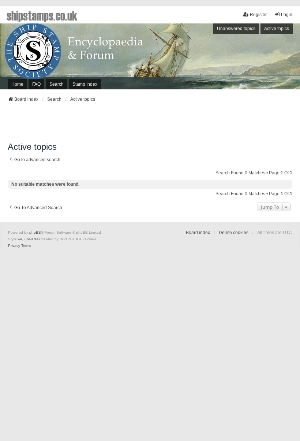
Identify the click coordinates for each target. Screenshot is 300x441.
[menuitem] (14, 245)
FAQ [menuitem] (36, 84)
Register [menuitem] (258, 14)
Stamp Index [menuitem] (84, 84)
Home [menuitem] (17, 84)
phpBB (35, 232)
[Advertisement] (150, 124)
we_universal (29, 239)
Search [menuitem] (56, 84)
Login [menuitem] (286, 14)
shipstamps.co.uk (42, 15)
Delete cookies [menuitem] (233, 232)
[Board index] (150, 56)
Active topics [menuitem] (276, 28)
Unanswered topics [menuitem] (236, 28)
